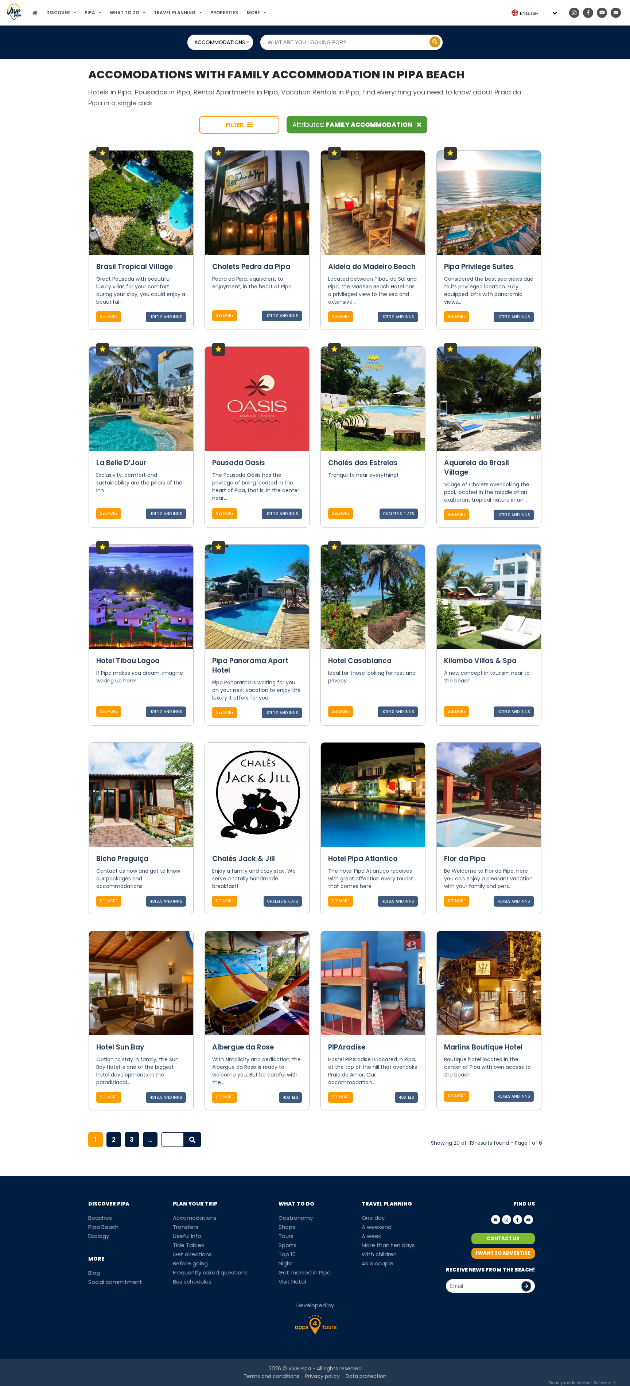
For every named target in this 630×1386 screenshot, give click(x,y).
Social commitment (115, 1282)
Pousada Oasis (238, 463)
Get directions (192, 1254)
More (253, 12)
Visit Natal (292, 1281)
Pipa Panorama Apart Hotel (250, 665)
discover (58, 12)
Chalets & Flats (398, 514)
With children (379, 1254)
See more (108, 316)
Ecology (98, 1236)
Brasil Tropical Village (134, 267)
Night (286, 1263)
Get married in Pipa (305, 1272)
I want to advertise (503, 1253)
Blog (94, 1273)
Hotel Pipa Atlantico (362, 859)
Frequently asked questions (210, 1272)
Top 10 (287, 1254)
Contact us (503, 1238)
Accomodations (195, 1218)
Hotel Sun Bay (120, 1047)
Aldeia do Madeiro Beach (372, 267)
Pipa (90, 12)
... (150, 1139)
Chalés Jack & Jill (243, 859)
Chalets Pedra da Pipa (251, 267)
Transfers (185, 1227)
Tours (286, 1236)
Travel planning (175, 12)
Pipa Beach (103, 1227)
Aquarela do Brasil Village (476, 467)
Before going (190, 1263)
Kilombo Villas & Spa (480, 661)
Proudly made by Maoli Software (579, 1383)
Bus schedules (192, 1281)
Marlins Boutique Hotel (483, 1047)
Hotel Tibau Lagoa (128, 661)
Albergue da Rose (243, 1047)
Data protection (366, 1376)
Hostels (290, 1097)
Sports (287, 1245)
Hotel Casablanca (360, 661)
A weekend (377, 1227)
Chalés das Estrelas (363, 463)
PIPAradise (346, 1047)
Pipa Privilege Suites (479, 267)
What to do (124, 12)
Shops (287, 1227)
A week (371, 1236)
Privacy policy (322, 1376)
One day (373, 1218)
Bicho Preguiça (122, 859)
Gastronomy (296, 1218)
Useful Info (187, 1236)
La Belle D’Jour (121, 463)
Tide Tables (188, 1245)
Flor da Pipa (464, 859)
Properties (224, 12)
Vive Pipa (299, 1368)
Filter (235, 125)
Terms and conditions (271, 1376)
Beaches (100, 1218)
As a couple (377, 1263)
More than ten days (388, 1245)
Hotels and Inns (165, 317)
